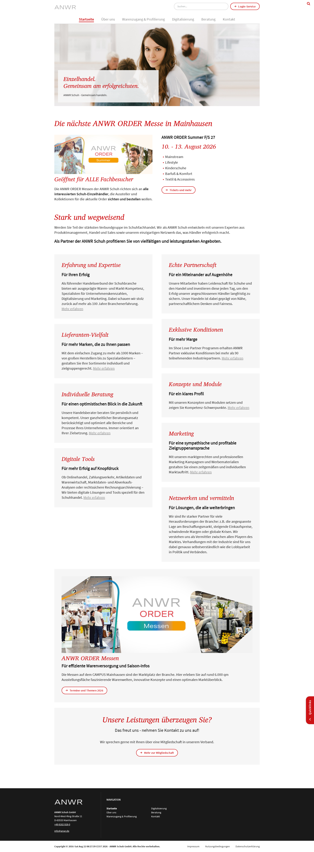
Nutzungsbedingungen (217, 846)
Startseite (86, 19)
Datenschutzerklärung (248, 846)
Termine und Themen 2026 (86, 690)
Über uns (108, 19)
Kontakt (229, 19)
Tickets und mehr (181, 190)
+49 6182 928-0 (62, 824)
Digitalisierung (183, 19)
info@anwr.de (61, 831)
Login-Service (247, 6)
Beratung (208, 19)
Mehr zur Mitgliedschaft (159, 752)
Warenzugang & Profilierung (143, 19)
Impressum (193, 846)
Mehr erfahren (72, 308)
